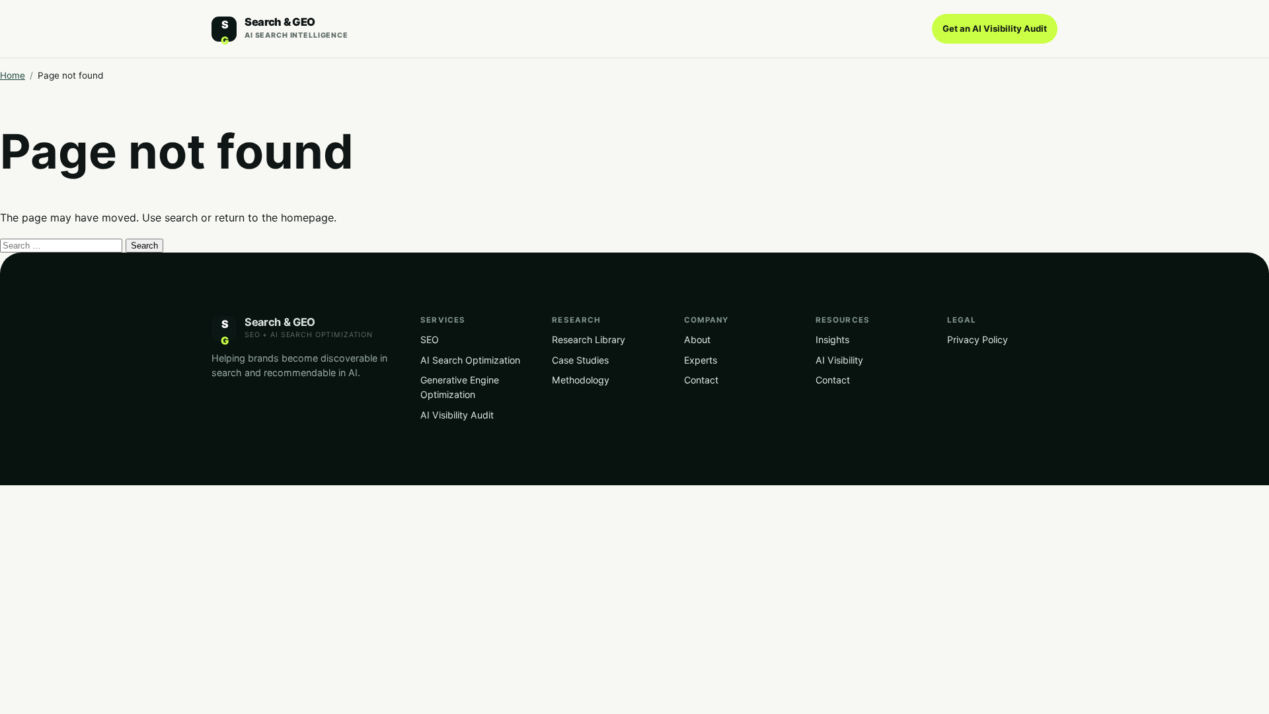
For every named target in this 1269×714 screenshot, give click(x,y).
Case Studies (580, 360)
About (697, 339)
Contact (701, 379)
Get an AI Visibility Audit (994, 28)
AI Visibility (839, 360)
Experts (700, 360)
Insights (832, 339)
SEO (429, 339)
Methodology (580, 379)
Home (12, 75)
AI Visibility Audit (457, 414)
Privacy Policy (977, 339)
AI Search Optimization (470, 360)
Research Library (588, 339)
